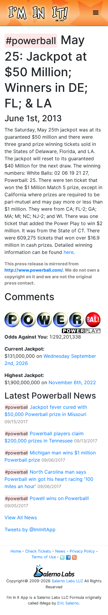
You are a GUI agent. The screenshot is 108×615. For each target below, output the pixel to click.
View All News (20, 517)
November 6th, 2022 (72, 382)
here (69, 252)
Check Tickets (38, 551)
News (60, 551)
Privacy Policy (82, 551)
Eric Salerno (68, 603)
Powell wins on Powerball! (59, 498)
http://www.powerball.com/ (33, 270)
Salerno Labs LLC (67, 581)
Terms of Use (44, 557)
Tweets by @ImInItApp (30, 529)
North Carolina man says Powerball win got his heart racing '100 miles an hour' (48, 479)
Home (15, 551)
